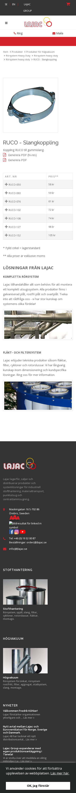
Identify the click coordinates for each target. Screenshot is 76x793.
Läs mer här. (59, 773)
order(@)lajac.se (37, 542)
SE (6, 4)
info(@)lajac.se (18, 549)
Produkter (17, 51)
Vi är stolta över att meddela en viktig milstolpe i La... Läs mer (25, 759)
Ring (19, 33)
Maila (59, 33)
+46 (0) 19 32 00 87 (24, 538)
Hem (5, 51)
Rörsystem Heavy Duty (18, 55)
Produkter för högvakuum (40, 51)
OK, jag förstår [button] (38, 786)
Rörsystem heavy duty (46, 55)
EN (13, 4)
